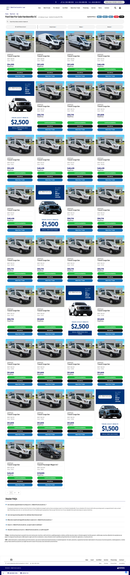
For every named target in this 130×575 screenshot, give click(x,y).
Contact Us (25, 573)
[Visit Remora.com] (121, 568)
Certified (65, 8)
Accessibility (122, 563)
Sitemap (106, 563)
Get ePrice (20, 72)
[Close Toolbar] (3, 573)
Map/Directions (13, 573)
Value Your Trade (75, 8)
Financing (85, 8)
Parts (100, 8)
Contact (107, 8)
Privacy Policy (114, 563)
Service (93, 8)
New (39, 8)
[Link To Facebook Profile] (11, 560)
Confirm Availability (19, 69)
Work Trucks (47, 8)
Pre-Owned (56, 8)
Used (92, 560)
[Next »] (19, 492)
